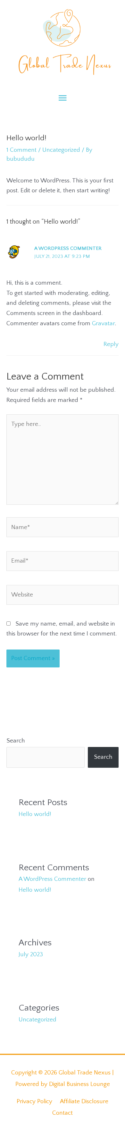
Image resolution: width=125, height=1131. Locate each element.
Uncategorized (61, 150)
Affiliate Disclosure (84, 1101)
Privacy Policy (34, 1101)
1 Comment (21, 150)
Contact (62, 1113)
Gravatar (103, 323)
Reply (111, 344)
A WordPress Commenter (68, 248)
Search (15, 740)
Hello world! (35, 814)
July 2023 (31, 954)
